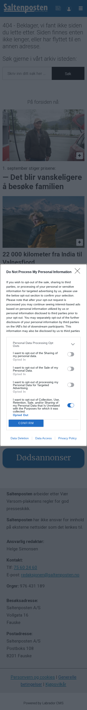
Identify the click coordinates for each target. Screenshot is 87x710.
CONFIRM (26, 423)
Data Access (43, 438)
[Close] (79, 272)
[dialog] (43, 355)
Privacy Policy (67, 438)
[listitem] (43, 344)
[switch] (70, 354)
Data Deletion (20, 438)
